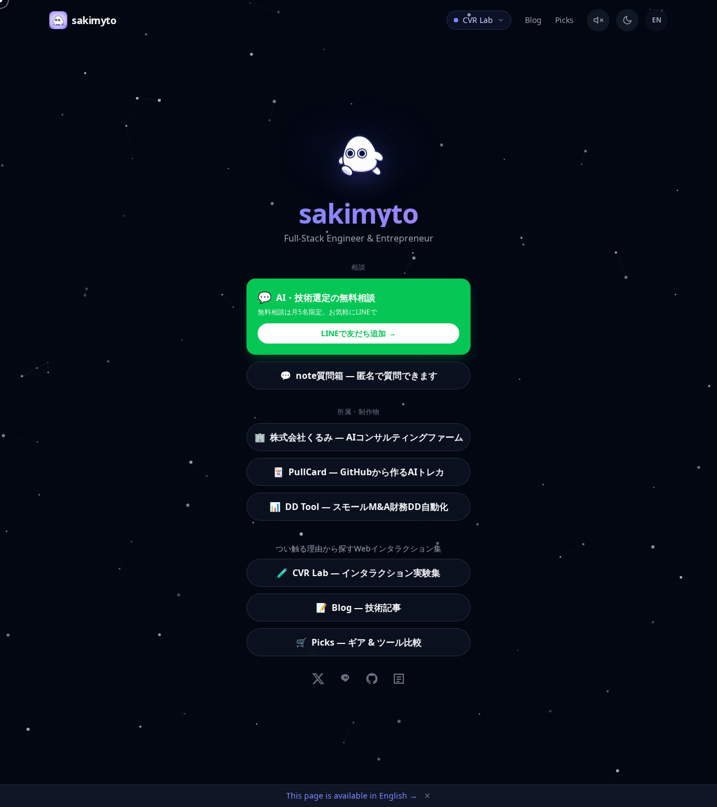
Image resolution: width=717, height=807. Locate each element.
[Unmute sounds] (598, 20)
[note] (399, 678)
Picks (564, 20)
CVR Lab (478, 20)
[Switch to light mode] (627, 20)
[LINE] (345, 678)
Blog (533, 20)
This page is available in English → (351, 795)
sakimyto (94, 20)
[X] (318, 678)
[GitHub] (372, 678)
